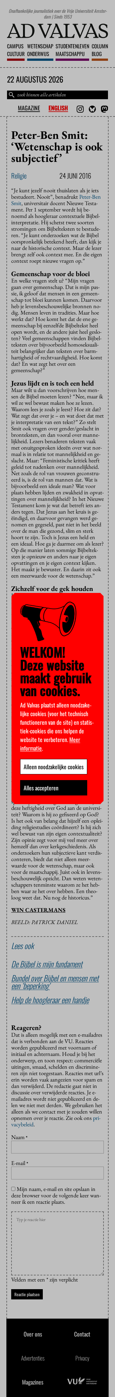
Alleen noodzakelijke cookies (54, 766)
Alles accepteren (41, 788)
